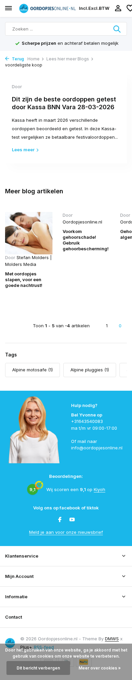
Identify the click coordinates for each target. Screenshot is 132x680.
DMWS (112, 638)
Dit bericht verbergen (38, 668)
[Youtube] (72, 520)
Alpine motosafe (32, 369)
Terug (17, 58)
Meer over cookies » (100, 668)
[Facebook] (60, 520)
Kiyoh (99, 489)
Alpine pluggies (89, 369)
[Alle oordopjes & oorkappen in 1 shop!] (47, 8)
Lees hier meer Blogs (67, 58)
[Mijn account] (118, 8)
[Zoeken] (117, 28)
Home (33, 58)
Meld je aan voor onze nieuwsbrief (66, 532)
